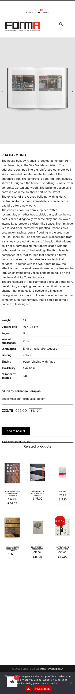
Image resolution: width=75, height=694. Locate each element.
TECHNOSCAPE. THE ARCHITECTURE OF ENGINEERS (37, 493)
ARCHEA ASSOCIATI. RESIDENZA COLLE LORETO (12, 549)
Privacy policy (42, 688)
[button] (2, 91)
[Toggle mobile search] (61, 24)
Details (12, 476)
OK (28, 688)
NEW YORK (62, 492)
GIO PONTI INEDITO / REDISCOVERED (37, 548)
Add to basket (16, 431)
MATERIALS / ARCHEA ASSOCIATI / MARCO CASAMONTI (12, 493)
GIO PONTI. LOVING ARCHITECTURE (62, 548)
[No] (70, 683)
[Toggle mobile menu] (68, 24)
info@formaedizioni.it (51, 668)
